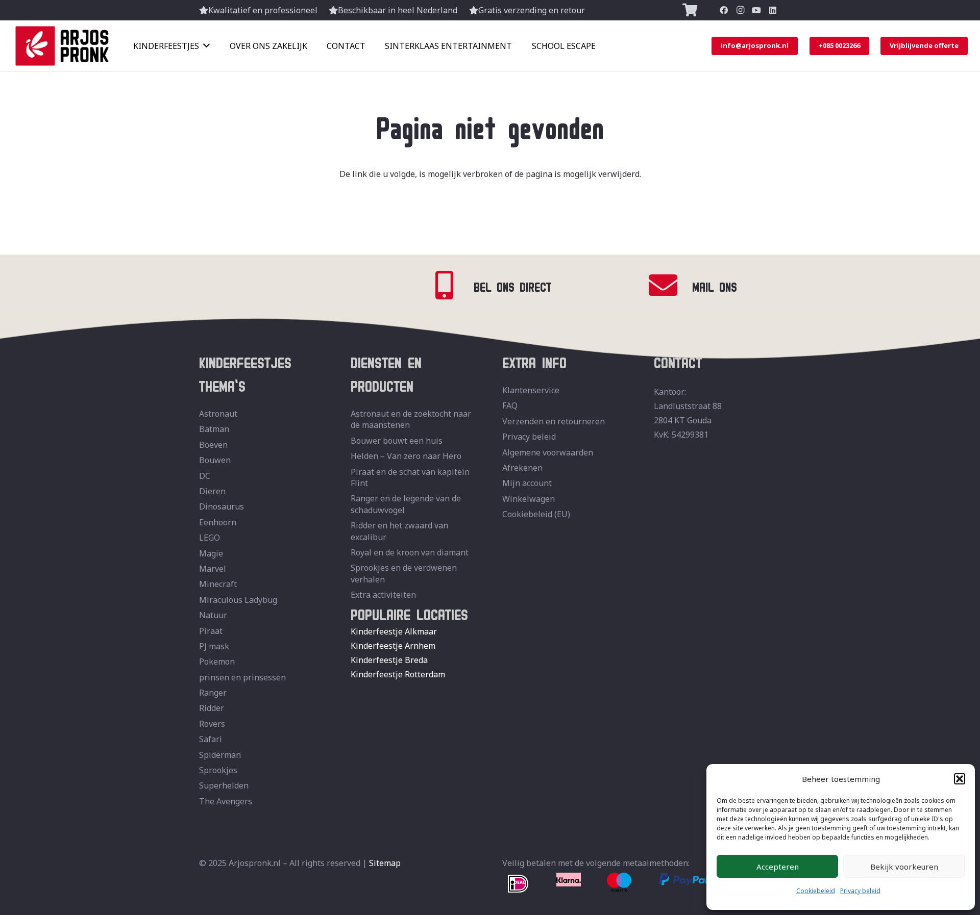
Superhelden (224, 785)
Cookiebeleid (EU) (536, 514)
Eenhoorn (217, 522)
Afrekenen (522, 467)
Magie (211, 553)
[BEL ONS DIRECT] (451, 285)
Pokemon (217, 661)
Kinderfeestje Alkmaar (394, 631)
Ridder (211, 708)
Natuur (213, 615)
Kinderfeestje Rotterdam (398, 674)
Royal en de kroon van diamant (410, 552)
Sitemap (385, 863)
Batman (214, 429)
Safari (210, 739)
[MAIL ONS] (669, 285)
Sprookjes (218, 770)
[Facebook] (724, 10)
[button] (959, 779)
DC (204, 475)
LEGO (209, 537)
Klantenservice (530, 390)
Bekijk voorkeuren (904, 866)
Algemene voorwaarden (547, 452)
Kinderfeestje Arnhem (393, 645)
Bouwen (215, 460)
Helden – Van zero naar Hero (406, 456)
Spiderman (220, 754)
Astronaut (218, 413)
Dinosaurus (221, 506)
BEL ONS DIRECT (512, 285)
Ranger (213, 692)
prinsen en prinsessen (242, 677)
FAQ (510, 405)
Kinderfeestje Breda (389, 660)
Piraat (211, 631)
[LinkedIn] (773, 10)
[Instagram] (740, 10)
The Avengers (225, 801)
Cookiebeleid (815, 890)
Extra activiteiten (383, 594)
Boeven (213, 444)
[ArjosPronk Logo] (62, 46)
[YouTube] (756, 10)
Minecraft (218, 584)
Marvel (212, 568)
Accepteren (777, 866)
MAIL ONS (714, 285)
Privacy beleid (860, 890)
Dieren (212, 491)
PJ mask (214, 646)
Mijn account (527, 483)
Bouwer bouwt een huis (397, 440)
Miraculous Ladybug (238, 599)
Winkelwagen (528, 498)
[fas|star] (518, 884)
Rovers (212, 723)
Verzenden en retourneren (553, 421)
